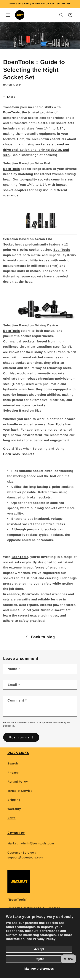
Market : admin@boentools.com (30, 843)
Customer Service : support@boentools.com (25, 855)
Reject (39, 958)
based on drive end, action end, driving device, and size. (36, 150)
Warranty (14, 808)
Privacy (13, 772)
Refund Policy (17, 781)
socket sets (65, 123)
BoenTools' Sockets (18, 454)
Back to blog (43, 637)
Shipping (13, 799)
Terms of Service (20, 790)
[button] (8, 14)
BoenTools (11, 112)
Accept (39, 949)
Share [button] (11, 96)
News (11, 818)
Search (12, 763)
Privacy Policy (44, 938)
